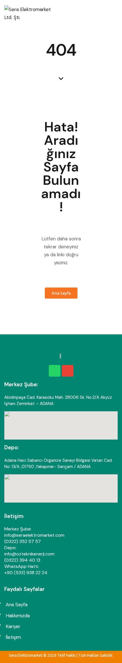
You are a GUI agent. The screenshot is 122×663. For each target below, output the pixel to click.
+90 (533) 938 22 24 (25, 573)
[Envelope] (67, 371)
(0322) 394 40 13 (22, 560)
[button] (116, 13)
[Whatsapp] (54, 371)
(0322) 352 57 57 (22, 541)
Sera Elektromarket (26, 655)
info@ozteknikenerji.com (29, 554)
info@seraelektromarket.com (34, 535)
